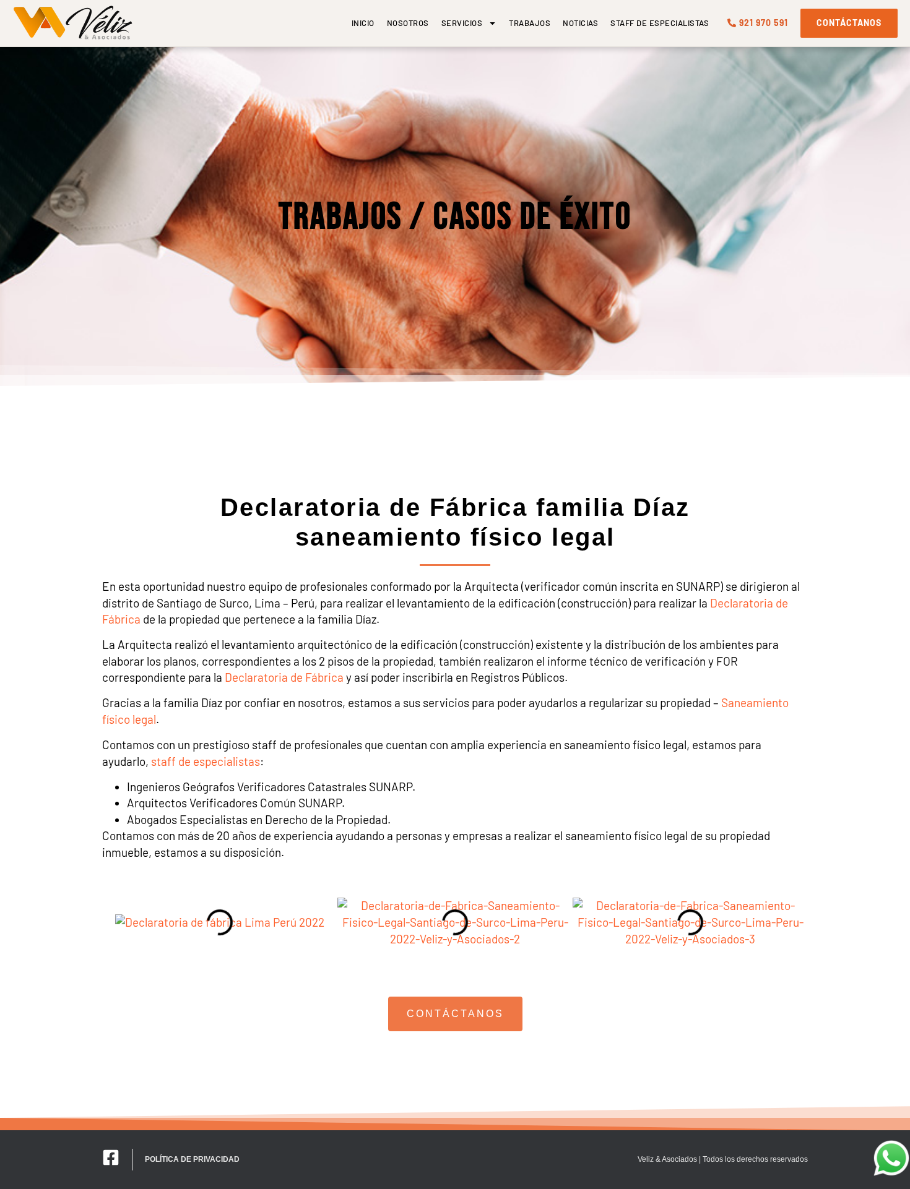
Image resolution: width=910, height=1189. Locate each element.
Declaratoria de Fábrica (284, 677)
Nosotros (408, 23)
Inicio (363, 23)
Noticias (580, 23)
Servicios (462, 23)
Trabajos (529, 23)
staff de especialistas (205, 761)
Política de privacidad (192, 1159)
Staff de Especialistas (659, 23)
